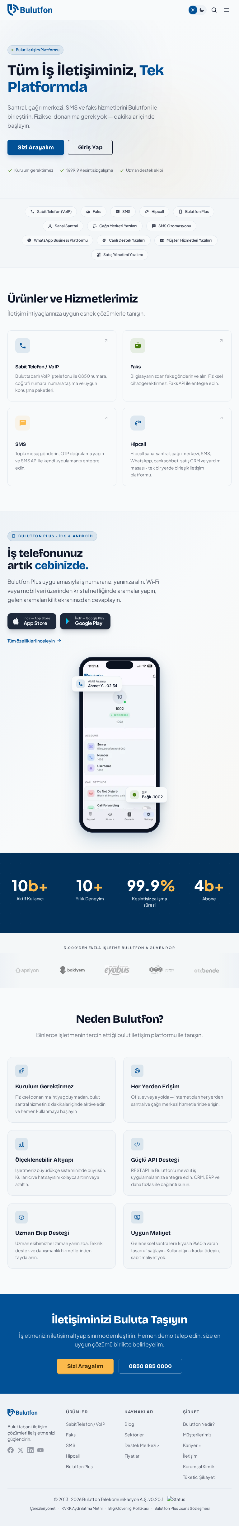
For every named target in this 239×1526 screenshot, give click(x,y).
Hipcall (158, 211)
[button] (227, 10)
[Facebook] (10, 1450)
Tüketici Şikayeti (199, 1477)
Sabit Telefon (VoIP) (54, 211)
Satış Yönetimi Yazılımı (123, 254)
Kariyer (190, 1445)
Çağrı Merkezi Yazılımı (118, 226)
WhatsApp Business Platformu (61, 240)
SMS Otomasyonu (174, 226)
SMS (126, 211)
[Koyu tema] (201, 10)
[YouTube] (40, 1450)
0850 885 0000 (150, 1366)
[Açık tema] (193, 10)
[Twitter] (20, 1450)
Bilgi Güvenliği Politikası (128, 1508)
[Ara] (214, 10)
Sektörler (134, 1434)
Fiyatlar (131, 1456)
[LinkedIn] (30, 1450)
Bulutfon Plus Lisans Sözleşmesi (181, 1508)
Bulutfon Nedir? (199, 1424)
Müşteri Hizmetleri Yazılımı (189, 240)
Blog (129, 1424)
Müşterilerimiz (197, 1434)
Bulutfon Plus (197, 211)
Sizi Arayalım (36, 147)
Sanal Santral (66, 226)
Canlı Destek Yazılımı (127, 240)
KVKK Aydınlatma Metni (82, 1508)
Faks (97, 211)
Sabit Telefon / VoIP (85, 1424)
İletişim (190, 1456)
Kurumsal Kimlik (199, 1466)
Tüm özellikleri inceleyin (31, 640)
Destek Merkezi (140, 1445)
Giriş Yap (90, 147)
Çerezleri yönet (43, 1508)
